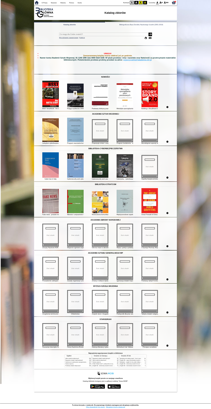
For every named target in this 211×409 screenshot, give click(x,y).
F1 (161, 2)
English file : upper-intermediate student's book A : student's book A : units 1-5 (139, 360)
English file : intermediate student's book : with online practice (135, 365)
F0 (157, 2)
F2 (166, 2)
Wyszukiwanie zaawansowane (68, 38)
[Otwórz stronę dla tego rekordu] (51, 94)
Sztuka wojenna (69, 363)
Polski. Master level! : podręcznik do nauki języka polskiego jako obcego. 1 (111, 363)
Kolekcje (82, 38)
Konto (80, 3)
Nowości (54, 3)
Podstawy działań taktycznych (73, 365)
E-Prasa (44, 3)
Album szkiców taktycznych (72, 358)
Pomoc (71, 3)
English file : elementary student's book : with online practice (108, 365)
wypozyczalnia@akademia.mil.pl (137, 60)
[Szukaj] (150, 34)
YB (140, 2)
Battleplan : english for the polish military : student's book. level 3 (136, 362)
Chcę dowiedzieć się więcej (95, 407)
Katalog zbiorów (70, 24)
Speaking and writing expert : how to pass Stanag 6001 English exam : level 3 (140, 358)
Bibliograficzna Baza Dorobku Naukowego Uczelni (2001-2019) (141, 24)
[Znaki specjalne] (150, 38)
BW (136, 2)
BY (145, 2)
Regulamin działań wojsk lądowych (74, 360)
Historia (63, 3)
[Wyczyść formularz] (145, 38)
